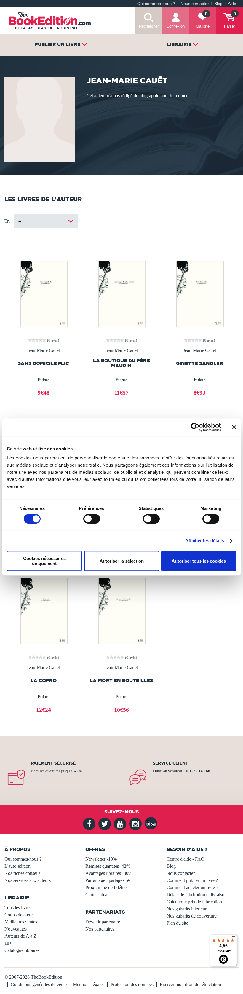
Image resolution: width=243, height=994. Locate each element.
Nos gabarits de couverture (192, 915)
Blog (218, 3)
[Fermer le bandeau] (234, 427)
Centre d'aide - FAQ (185, 858)
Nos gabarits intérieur (187, 908)
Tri (7, 221)
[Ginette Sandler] (199, 293)
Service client (170, 763)
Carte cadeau (97, 894)
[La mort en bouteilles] (121, 610)
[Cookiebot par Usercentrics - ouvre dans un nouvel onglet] (195, 427)
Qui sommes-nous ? (156, 3)
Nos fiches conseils (22, 873)
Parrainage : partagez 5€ (107, 880)
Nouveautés (15, 928)
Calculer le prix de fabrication (194, 901)
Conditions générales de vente (39, 984)
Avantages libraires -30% (108, 873)
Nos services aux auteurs (27, 880)
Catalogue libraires (21, 950)
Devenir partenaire (102, 921)
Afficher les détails (204, 540)
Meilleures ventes (20, 921)
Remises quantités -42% (107, 866)
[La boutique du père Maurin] (121, 293)
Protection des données (132, 984)
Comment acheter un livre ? (192, 887)
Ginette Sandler (199, 363)
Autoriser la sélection (122, 561)
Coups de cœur (18, 914)
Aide (232, 3)
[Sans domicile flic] (43, 293)
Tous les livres (17, 907)
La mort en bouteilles (121, 680)
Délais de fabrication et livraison (197, 894)
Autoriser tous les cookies (199, 561)
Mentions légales (88, 984)
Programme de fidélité (106, 887)
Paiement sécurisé (53, 763)
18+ (8, 943)
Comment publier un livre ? (192, 880)
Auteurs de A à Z (20, 936)
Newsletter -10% (101, 858)
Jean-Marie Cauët (43, 350)
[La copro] (43, 610)
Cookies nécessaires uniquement (44, 561)
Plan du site (177, 923)
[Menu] (233, 938)
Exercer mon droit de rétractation (190, 984)
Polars (43, 379)
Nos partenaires (99, 928)
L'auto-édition (17, 866)
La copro (44, 680)
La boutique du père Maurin (121, 363)
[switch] (91, 519)
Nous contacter (194, 3)
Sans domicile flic (43, 363)
